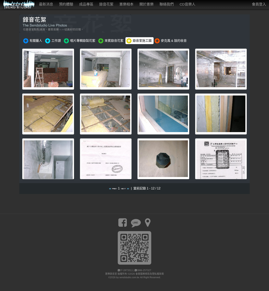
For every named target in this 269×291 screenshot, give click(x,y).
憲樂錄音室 (111, 273)
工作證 (56, 40)
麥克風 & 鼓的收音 (174, 40)
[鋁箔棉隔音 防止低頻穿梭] (163, 69)
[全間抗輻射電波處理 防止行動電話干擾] (221, 69)
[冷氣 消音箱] (48, 158)
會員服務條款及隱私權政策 (149, 273)
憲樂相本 (126, 4)
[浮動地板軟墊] (163, 158)
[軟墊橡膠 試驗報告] (221, 158)
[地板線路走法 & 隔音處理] (48, 114)
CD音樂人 (187, 4)
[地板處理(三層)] (106, 114)
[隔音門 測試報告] (106, 158)
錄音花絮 (106, 4)
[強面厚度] (221, 114)
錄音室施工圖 (142, 40)
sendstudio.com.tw (129, 277)
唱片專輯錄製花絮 (82, 40)
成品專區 (86, 4)
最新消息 (46, 4)
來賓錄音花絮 (114, 40)
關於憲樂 (146, 4)
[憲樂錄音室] (18, 5)
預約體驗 (66, 4)
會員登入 (259, 4)
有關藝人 (36, 40)
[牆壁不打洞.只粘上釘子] (106, 69)
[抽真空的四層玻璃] (163, 114)
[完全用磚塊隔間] (48, 69)
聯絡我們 (167, 4)
